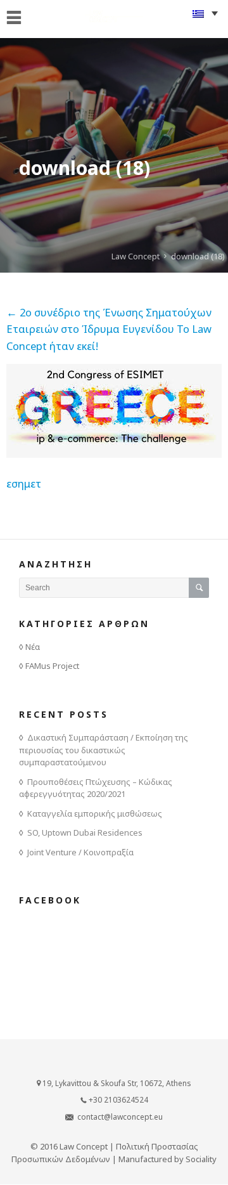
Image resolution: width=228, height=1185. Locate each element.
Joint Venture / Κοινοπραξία (80, 852)
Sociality (201, 1159)
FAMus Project (52, 665)
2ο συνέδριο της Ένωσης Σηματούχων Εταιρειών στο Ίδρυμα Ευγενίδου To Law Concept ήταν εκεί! (109, 329)
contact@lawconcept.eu (120, 1116)
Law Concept (135, 256)
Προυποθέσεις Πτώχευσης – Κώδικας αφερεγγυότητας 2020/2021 (95, 788)
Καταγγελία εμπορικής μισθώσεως (94, 813)
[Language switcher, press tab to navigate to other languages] (205, 13)
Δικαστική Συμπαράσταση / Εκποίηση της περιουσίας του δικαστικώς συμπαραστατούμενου (103, 750)
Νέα (32, 646)
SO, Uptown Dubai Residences (84, 832)
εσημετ (23, 483)
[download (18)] (114, 453)
